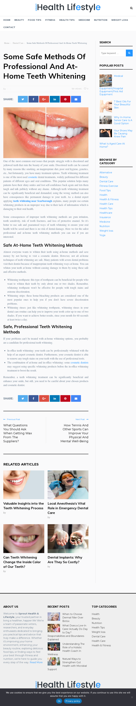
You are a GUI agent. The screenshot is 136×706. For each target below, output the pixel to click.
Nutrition (100, 20)
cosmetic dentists (79, 362)
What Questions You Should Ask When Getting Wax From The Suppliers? (17, 433)
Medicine (84, 20)
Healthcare (106, 212)
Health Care (106, 203)
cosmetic (32, 177)
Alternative (106, 172)
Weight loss (119, 20)
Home (6, 20)
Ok (59, 701)
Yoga (102, 235)
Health (103, 194)
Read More (36, 662)
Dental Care (106, 181)
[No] (132, 697)
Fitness (50, 20)
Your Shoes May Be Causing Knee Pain (123, 133)
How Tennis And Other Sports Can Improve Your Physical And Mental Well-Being (74, 433)
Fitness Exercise (109, 185)
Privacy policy (73, 701)
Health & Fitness (109, 199)
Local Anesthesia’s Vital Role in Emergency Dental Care (68, 508)
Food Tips (34, 20)
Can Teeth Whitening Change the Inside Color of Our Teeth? (22, 562)
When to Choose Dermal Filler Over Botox (72, 618)
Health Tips (67, 20)
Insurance (105, 217)
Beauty (19, 20)
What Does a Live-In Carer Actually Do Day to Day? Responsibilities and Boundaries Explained (68, 632)
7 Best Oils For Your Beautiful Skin (122, 104)
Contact (9, 27)
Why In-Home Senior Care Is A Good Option (123, 120)
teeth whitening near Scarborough (32, 201)
